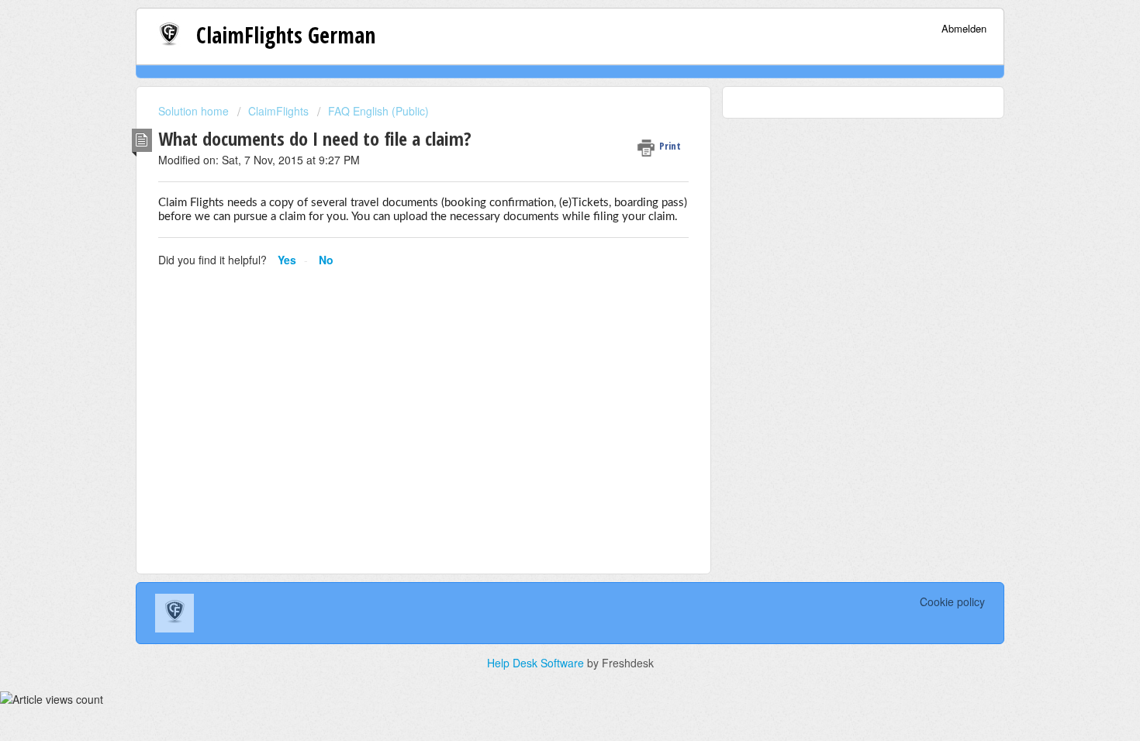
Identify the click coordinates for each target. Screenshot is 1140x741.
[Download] (541, 164)
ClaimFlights (278, 111)
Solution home (195, 111)
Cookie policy (952, 601)
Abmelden (963, 28)
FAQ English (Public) (378, 111)
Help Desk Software (537, 662)
